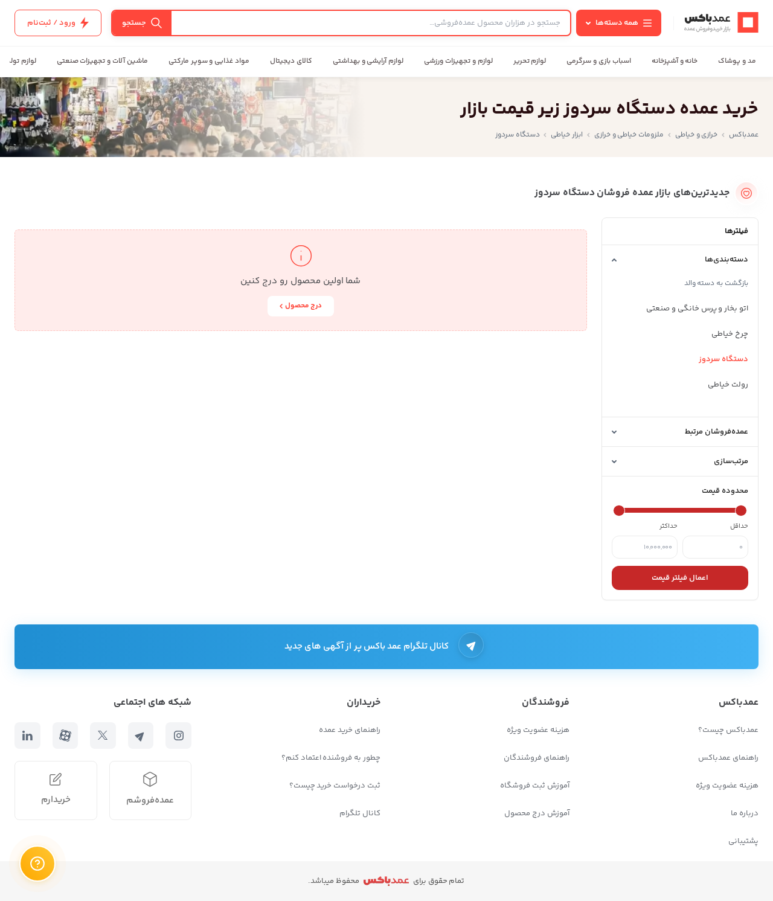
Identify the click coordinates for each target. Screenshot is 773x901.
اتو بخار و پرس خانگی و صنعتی (697, 309)
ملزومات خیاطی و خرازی (629, 135)
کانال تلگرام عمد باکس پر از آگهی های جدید (366, 646)
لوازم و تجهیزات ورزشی (458, 61)
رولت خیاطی (728, 385)
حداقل (739, 526)
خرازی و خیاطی (696, 135)
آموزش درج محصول (536, 813)
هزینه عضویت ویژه (727, 786)
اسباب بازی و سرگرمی (598, 61)
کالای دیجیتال (291, 61)
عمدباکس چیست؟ (728, 730)
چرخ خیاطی (729, 334)
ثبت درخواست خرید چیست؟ (334, 786)
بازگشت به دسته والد (716, 283)
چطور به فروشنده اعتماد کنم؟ (330, 758)
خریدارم (56, 800)
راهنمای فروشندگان (536, 758)
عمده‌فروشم (150, 800)
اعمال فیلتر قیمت (680, 578)
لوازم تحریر (530, 61)
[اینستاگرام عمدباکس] (178, 735)
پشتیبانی (743, 841)
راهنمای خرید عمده (349, 730)
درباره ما (745, 813)
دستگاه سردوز (723, 359)
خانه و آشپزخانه (675, 61)
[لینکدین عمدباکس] (27, 735)
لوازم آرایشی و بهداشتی (368, 61)
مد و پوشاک (737, 61)
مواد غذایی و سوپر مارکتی (208, 61)
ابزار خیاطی (567, 135)
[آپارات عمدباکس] (66, 735)
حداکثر (668, 526)
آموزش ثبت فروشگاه (534, 786)
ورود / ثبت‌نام (51, 23)
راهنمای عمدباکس (728, 758)
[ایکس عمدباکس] (103, 735)
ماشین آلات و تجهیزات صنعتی (102, 61)
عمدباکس (744, 135)
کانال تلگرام (359, 813)
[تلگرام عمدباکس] (141, 735)
